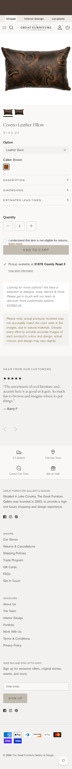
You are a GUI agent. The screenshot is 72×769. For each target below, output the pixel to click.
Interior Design (34, 18)
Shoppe (11, 18)
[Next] (15, 429)
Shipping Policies (14, 553)
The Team (9, 611)
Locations (58, 18)
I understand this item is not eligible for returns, (38, 242)
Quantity (9, 217)
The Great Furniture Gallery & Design (33, 755)
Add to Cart (36, 250)
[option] (36, 69)
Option (8, 142)
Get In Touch (11, 581)
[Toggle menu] (4, 27)
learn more (15, 243)
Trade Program (13, 560)
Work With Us (12, 632)
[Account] (58, 27)
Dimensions (13, 190)
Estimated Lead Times (22, 200)
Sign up (15, 698)
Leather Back (15, 150)
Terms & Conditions (16, 638)
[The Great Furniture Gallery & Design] (36, 27)
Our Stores (10, 539)
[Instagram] (10, 516)
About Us (9, 604)
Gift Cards (10, 567)
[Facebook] (4, 516)
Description (14, 180)
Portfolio (8, 625)
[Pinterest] (16, 516)
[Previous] (4, 429)
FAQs (7, 574)
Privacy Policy (12, 645)
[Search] (13, 27)
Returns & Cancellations (19, 546)
